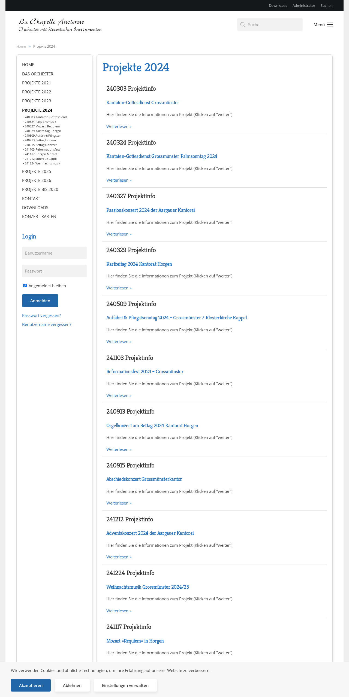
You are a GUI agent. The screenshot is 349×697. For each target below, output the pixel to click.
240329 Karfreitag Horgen (43, 131)
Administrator (304, 5)
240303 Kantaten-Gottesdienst (46, 117)
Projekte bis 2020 (40, 189)
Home (28, 64)
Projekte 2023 (36, 100)
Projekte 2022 (36, 91)
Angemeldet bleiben (47, 285)
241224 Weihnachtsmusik (42, 163)
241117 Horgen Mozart (41, 154)
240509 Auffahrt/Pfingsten (43, 135)
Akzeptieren (31, 685)
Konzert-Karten (39, 216)
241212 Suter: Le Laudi (41, 159)
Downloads (278, 5)
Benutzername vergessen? (46, 324)
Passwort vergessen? (41, 315)
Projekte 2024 (37, 110)
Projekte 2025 (36, 171)
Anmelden (40, 300)
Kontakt (31, 198)
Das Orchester (37, 74)
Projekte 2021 (36, 82)
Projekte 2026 (36, 180)
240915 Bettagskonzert (41, 145)
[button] (323, 24)
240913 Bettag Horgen (40, 140)
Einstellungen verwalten (125, 685)
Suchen (327, 5)
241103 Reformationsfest (42, 149)
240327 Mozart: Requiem (42, 126)
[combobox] (270, 24)
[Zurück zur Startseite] (60, 24)
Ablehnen (72, 685)
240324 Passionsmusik (40, 122)
